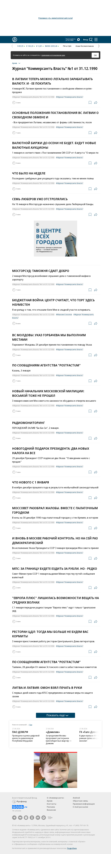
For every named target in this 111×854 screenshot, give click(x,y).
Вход (85, 39)
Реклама (51, 807)
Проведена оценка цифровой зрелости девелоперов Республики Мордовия (25, 738)
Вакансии (51, 810)
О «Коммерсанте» (55, 797)
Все (30, 725)
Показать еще (55, 715)
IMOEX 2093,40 (51, 46)
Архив (49, 801)
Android (76, 797)
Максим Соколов (64, 314)
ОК (95, 55)
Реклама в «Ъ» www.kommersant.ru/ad (55, 18)
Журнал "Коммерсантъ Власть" (70, 97)
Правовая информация (84, 804)
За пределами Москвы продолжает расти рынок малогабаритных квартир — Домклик (59, 739)
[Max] (43, 817)
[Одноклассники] (32, 817)
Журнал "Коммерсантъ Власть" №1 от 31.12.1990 (34, 97)
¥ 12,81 (39, 46)
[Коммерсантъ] (14, 39)
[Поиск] (91, 39)
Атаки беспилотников (85, 46)
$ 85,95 (20, 46)
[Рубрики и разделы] (96, 39)
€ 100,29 (29, 46)
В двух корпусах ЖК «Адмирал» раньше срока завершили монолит (93, 738)
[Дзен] (26, 817)
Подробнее (72, 848)
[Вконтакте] (20, 817)
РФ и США (67, 46)
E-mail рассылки (80, 807)
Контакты (51, 804)
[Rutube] (38, 817)
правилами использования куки (53, 55)
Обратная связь (80, 801)
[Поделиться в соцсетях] (95, 102)
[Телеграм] (14, 817)
